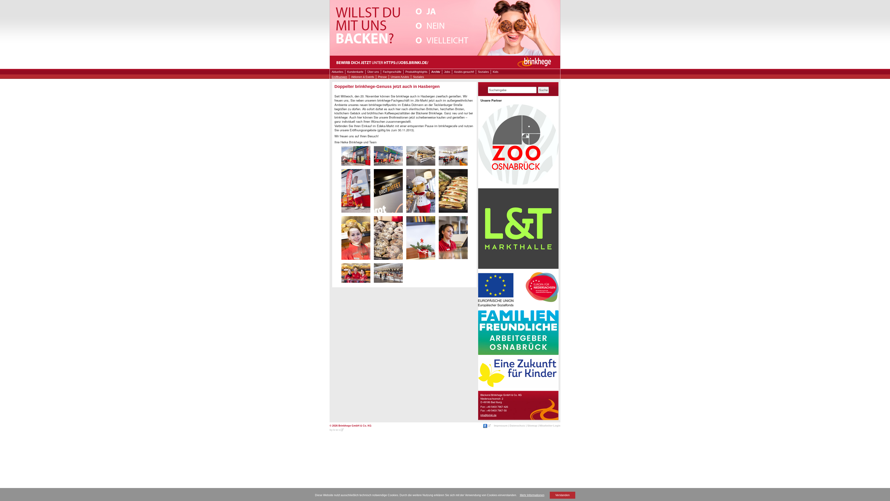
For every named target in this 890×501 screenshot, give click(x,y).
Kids (495, 72)
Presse (382, 77)
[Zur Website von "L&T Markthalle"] (518, 228)
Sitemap (532, 425)
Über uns (373, 72)
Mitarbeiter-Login (549, 425)
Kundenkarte (355, 72)
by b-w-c (335, 429)
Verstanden (562, 495)
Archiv (435, 72)
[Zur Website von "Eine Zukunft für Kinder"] (518, 373)
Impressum (501, 425)
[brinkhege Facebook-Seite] (487, 425)
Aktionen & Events (362, 77)
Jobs (447, 72)
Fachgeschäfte (392, 72)
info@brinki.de (488, 415)
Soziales (418, 77)
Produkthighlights (416, 72)
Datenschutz (517, 425)
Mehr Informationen (532, 495)
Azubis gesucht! (464, 72)
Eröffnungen (339, 77)
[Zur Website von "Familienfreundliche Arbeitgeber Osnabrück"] (518, 332)
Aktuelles (337, 72)
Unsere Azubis (400, 77)
